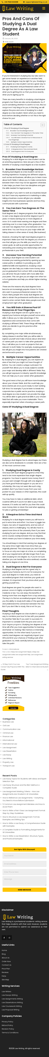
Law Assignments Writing (12, 999)
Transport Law (9, 766)
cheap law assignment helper (20, 652)
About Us (5, 958)
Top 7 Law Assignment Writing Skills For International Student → (37, 667)
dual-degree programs (11, 624)
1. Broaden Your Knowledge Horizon (20, 131)
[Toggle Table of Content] (41, 125)
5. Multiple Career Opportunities (20, 142)
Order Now (6, 961)
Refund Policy (7, 1025)
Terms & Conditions (10, 1032)
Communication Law (11, 729)
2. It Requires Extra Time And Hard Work (23, 149)
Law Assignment (9, 747)
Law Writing (7, 758)
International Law (10, 744)
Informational (14, 649)
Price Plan (6, 968)
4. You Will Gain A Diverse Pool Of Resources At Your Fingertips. (25, 139)
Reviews (5, 972)
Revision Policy (8, 1029)
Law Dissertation (9, 751)
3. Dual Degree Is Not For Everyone (21, 151)
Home (4, 950)
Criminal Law (8, 733)
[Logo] (18, 8)
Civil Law (6, 725)
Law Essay (7, 755)
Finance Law (8, 736)
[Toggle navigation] (43, 8)
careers (12, 590)
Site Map (5, 979)
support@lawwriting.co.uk (36, 2)
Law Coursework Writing (12, 1006)
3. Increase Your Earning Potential (20, 135)
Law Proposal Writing (10, 1010)
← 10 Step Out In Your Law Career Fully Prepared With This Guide (12, 667)
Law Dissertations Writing (12, 1002)
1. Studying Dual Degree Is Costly (20, 147)
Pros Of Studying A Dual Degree (17, 128)
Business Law (8, 722)
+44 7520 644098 (11, 2)
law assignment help (23, 655)
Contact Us (6, 965)
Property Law (8, 762)
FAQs (4, 976)
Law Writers (6, 991)
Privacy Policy (7, 1021)
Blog (4, 954)
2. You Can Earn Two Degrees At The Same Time (25, 133)
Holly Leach (9, 42)
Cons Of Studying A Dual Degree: (17, 144)
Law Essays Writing (9, 995)
